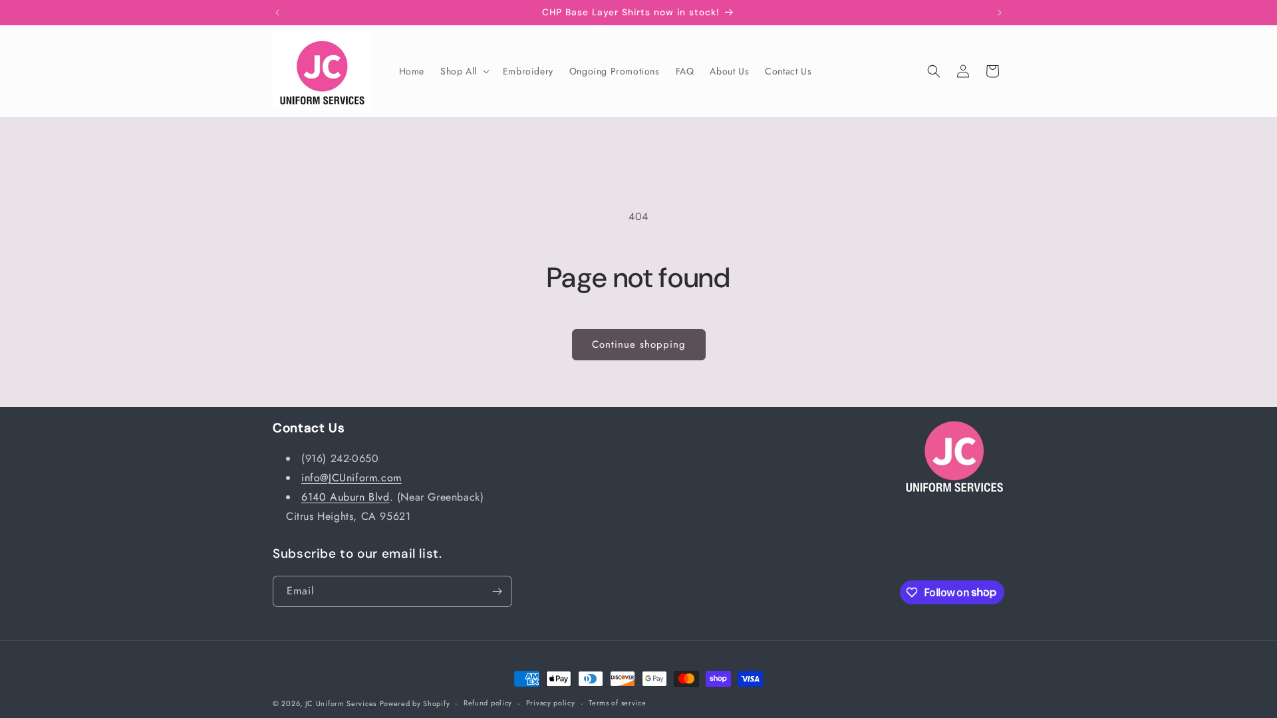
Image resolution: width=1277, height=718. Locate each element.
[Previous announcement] (277, 12)
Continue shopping (639, 344)
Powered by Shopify (415, 703)
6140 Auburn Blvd (345, 497)
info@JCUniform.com (351, 477)
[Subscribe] (496, 591)
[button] (463, 71)
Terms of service (617, 702)
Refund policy (488, 702)
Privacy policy (550, 702)
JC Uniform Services (340, 703)
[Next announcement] (999, 12)
